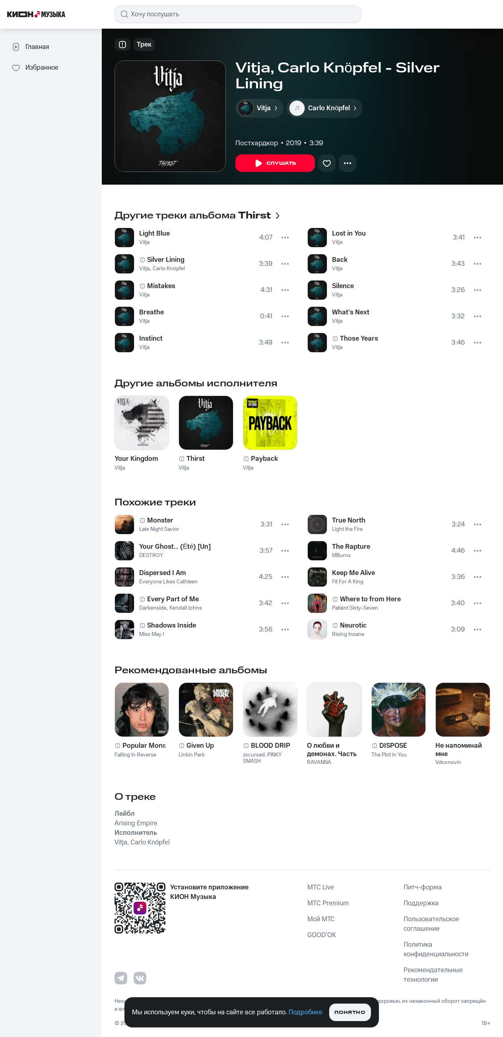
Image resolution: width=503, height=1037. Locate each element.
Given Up (200, 746)
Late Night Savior (159, 529)
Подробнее (305, 1012)
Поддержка (421, 903)
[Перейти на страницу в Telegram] (121, 978)
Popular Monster (148, 746)
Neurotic (353, 625)
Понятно (349, 1012)
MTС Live (320, 887)
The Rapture (351, 547)
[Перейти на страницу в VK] (140, 978)
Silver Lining (165, 260)
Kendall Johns (185, 608)
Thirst (195, 459)
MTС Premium (328, 903)
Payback (264, 459)
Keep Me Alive (353, 573)
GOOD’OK (321, 935)
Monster (160, 520)
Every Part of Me (173, 599)
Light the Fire (347, 529)
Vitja (144, 242)
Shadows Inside (171, 625)
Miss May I (151, 634)
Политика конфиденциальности (436, 949)
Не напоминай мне (458, 750)
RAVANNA (319, 762)
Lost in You (349, 233)
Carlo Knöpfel (169, 269)
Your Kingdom (136, 459)
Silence (343, 286)
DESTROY (151, 555)
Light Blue (154, 233)
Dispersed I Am (162, 573)
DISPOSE (393, 746)
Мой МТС (321, 919)
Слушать (281, 163)
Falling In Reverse (135, 755)
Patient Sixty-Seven (355, 608)
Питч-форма (423, 887)
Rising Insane (348, 634)
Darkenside (152, 608)
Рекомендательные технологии (433, 974)
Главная (37, 47)
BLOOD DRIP (270, 746)
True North (348, 520)
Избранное (41, 67)
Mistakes (161, 286)
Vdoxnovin (448, 762)
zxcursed (254, 755)
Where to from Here (370, 599)
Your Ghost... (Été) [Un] (175, 547)
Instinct (151, 338)
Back (340, 260)
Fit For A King (347, 582)
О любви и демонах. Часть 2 (332, 750)
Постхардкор (256, 143)
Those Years (359, 338)
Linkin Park (192, 755)
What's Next (350, 312)
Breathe (151, 312)
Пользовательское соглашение (431, 924)
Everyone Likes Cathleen (168, 582)
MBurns (341, 555)
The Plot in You (389, 755)
